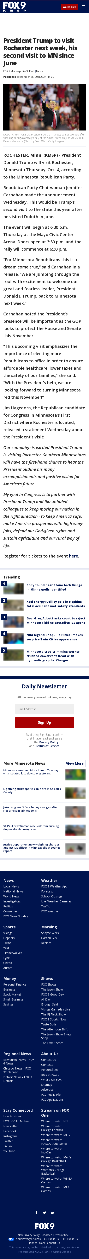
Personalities (49, 1070)
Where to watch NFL (55, 1121)
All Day (46, 999)
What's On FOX (51, 1080)
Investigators (12, 901)
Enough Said (49, 1004)
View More (75, 763)
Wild (6, 948)
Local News (11, 886)
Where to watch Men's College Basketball (56, 1159)
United (7, 963)
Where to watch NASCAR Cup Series (54, 1142)
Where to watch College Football (52, 1128)
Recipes (46, 943)
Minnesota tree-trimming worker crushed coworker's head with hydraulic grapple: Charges (53, 656)
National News (13, 891)
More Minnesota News (24, 763)
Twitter (8, 1141)
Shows (47, 978)
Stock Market (12, 994)
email (52, 1212)
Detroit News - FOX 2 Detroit (17, 1079)
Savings (8, 1004)
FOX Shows (49, 984)
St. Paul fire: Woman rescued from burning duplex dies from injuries (31, 827)
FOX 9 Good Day (52, 994)
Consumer (10, 911)
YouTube (9, 1151)
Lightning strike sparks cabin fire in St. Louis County (32, 790)
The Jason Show (52, 989)
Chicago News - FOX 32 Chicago (17, 1070)
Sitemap (46, 1085)
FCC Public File (51, 1095)
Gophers (9, 938)
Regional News (17, 1053)
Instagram (10, 1136)
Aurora (7, 968)
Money (9, 978)
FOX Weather (50, 911)
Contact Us (48, 1060)
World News (11, 896)
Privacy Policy (49, 742)
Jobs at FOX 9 (50, 1075)
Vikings (7, 933)
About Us (49, 1053)
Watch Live (69, 7)
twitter (44, 1212)
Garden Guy (49, 938)
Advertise (47, 1090)
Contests (47, 1065)
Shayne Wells (50, 933)
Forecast (47, 891)
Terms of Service (47, 746)
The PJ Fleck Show (53, 1014)
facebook (36, 1212)
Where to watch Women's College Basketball (53, 1169)
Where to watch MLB (55, 1135)
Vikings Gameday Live (55, 1009)
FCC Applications (52, 1099)
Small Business (13, 999)
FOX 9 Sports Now (53, 1019)
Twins (7, 943)
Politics (8, 906)
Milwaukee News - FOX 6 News (18, 1061)
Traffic (45, 906)
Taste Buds (49, 1024)
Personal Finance (14, 984)
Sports (9, 926)
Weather (49, 880)
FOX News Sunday (15, 916)
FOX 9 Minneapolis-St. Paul (18, 71)
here (73, 556)
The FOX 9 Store (52, 1043)
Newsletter (10, 1126)
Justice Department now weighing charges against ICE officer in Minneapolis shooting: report (31, 848)
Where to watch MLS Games (55, 1189)
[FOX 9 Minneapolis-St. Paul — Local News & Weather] (15, 7)
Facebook (10, 1131)
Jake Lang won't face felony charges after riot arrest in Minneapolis (30, 808)
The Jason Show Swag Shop (56, 1036)
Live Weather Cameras (56, 901)
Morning (49, 926)
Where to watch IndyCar (52, 1150)
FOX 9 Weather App (54, 886)
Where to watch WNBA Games (56, 1180)
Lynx (6, 958)
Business (9, 989)
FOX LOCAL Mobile (16, 1121)
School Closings (51, 896)
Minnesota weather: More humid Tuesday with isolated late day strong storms (30, 771)
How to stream (13, 1116)
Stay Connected (18, 1110)
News (39, 71)
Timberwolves (12, 953)
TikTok (7, 1146)
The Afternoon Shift (54, 1029)
